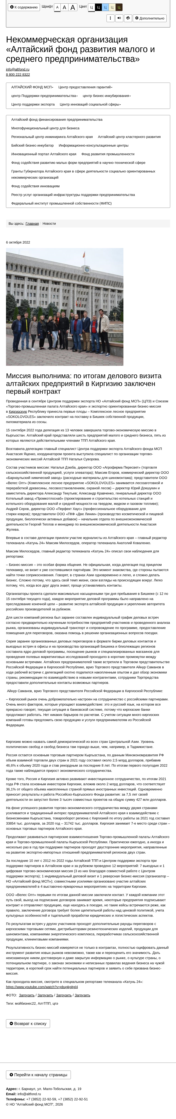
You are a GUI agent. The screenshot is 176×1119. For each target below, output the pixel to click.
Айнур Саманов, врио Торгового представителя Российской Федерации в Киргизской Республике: (84, 691)
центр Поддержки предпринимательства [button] (43, 96)
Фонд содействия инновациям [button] (35, 186)
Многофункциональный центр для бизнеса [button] (45, 128)
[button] (116, 200)
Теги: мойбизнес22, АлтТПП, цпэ (32, 1003)
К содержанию (26, 7)
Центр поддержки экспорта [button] (33, 104)
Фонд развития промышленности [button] (107, 154)
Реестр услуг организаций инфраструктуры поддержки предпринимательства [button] (73, 195)
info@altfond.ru (17, 69)
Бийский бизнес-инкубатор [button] (32, 145)
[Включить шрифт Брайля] (110, 18)
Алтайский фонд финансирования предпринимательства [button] (56, 119)
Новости (49, 223)
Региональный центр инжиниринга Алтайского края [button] (52, 137)
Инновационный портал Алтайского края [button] (43, 154)
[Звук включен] (119, 18)
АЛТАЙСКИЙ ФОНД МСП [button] (31, 87)
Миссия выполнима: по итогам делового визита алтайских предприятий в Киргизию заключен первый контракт (84, 383)
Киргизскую (18, 411)
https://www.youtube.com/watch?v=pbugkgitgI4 (42, 987)
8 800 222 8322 (18, 74)
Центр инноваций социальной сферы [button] (89, 104)
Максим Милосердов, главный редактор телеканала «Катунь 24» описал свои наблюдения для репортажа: (82, 553)
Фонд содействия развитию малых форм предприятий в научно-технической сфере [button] (78, 163)
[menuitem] (32, 87)
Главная (32, 223)
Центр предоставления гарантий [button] (84, 87)
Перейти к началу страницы (40, 1074)
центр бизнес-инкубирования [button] (106, 96)
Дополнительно (151, 18)
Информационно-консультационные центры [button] (93, 145)
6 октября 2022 (18, 242)
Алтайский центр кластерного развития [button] (129, 137)
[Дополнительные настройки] (128, 18)
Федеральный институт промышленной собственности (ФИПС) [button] (61, 203)
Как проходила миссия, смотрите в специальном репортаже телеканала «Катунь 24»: (74, 984)
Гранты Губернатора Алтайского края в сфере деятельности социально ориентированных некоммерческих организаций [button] (83, 174)
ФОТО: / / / (48, 995)
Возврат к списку (29, 1023)
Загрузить (27, 995)
